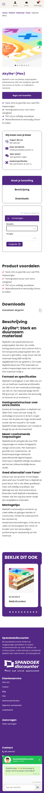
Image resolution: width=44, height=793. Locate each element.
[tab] (22, 180)
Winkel (12, 13)
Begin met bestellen (22, 95)
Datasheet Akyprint (13, 310)
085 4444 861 (15, 143)
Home (4, 13)
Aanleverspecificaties (11, 700)
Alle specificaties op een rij (20, 164)
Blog (4, 691)
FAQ (4, 696)
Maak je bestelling (22, 180)
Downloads (22, 198)
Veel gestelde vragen (18, 157)
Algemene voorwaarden (12, 705)
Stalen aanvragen (9, 724)
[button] (39, 30)
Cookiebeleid (7, 710)
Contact (5, 687)
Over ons (6, 682)
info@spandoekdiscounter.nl (21, 150)
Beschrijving (22, 189)
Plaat (28, 13)
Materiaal (20, 13)
